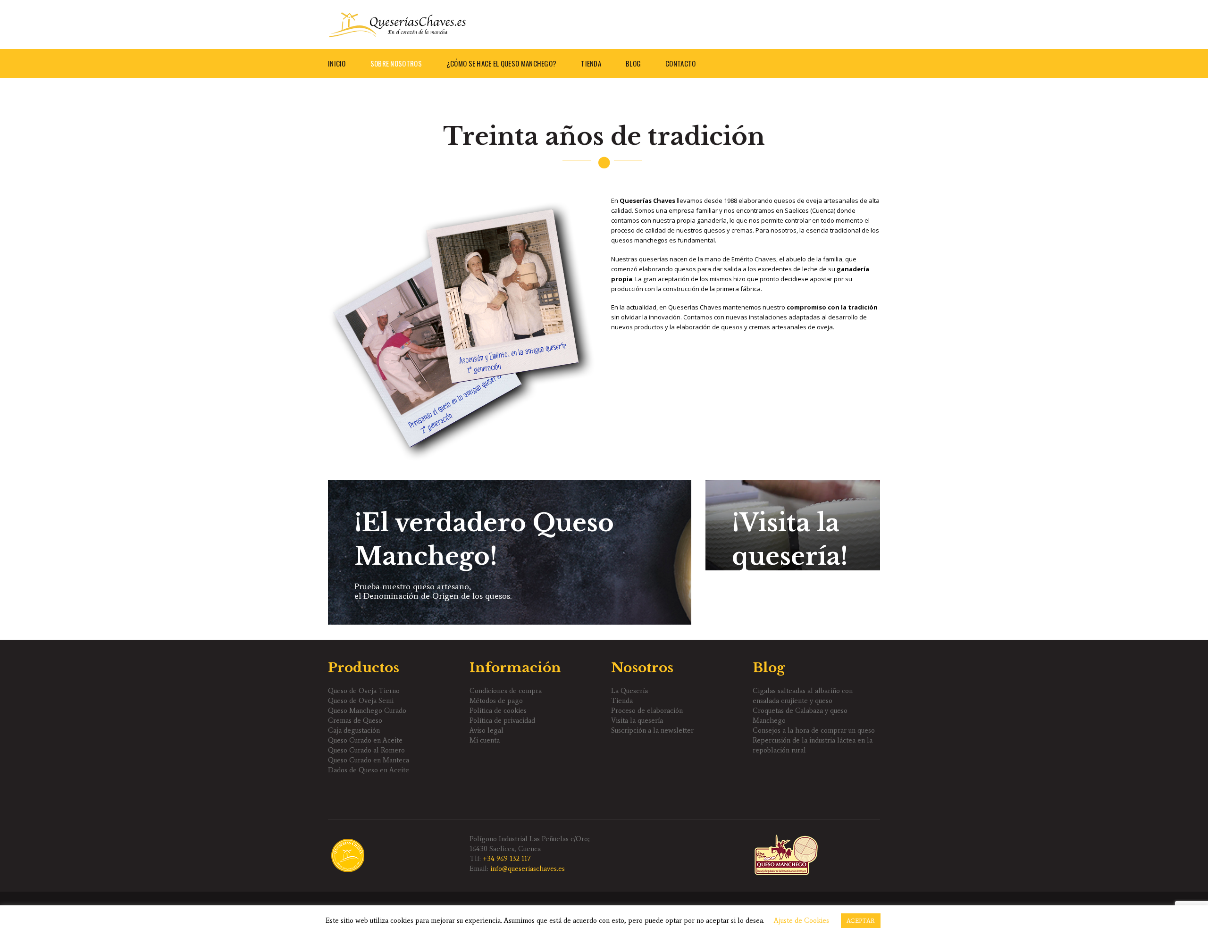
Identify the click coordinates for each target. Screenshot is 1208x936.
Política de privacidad (502, 720)
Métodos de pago (496, 700)
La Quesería (629, 690)
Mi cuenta (485, 740)
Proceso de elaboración (647, 710)
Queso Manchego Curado (367, 710)
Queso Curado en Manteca (368, 760)
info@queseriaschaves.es (527, 868)
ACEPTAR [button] (861, 920)
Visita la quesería (637, 720)
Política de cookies (498, 710)
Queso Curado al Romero (366, 750)
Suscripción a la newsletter (652, 730)
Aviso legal (486, 730)
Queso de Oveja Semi (361, 700)
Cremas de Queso (355, 720)
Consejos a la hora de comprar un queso (814, 730)
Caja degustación (354, 730)
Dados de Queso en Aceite (368, 770)
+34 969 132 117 (506, 858)
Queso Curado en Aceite (365, 740)
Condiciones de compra (506, 690)
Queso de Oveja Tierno (364, 690)
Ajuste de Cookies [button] (801, 920)
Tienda (622, 700)
